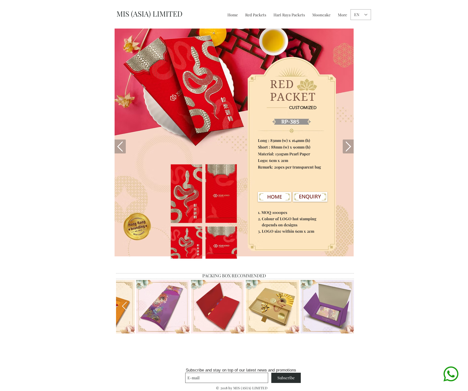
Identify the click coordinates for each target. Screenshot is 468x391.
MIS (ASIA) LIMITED (150, 14)
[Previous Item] (124, 306)
